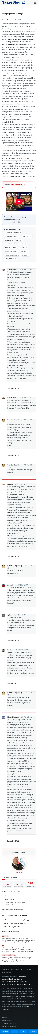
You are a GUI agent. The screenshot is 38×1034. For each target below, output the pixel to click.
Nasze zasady (7, 1020)
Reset (33, 1031)
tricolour (26, 255)
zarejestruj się (18, 217)
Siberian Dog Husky (14, 420)
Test (6, 896)
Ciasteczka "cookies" (9, 1023)
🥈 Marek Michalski (12, 236)
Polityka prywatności (9, 1026)
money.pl (10, 774)
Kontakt (4, 1017)
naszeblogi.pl (21, 981)
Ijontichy (22, 244)
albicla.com (28, 984)
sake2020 (9, 240)
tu (17, 994)
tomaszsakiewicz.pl (18, 185)
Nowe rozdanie (9, 899)
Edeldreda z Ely (11, 247)
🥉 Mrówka (26, 236)
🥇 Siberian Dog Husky (13, 232)
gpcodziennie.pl (7, 984)
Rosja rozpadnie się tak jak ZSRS (15, 923)
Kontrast (5, 1031)
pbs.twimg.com (12, 573)
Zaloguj (6, 217)
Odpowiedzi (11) (13, 841)
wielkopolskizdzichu (12, 255)
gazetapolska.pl (7, 979)
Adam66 (24, 251)
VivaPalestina (10, 244)
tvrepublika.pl (18, 984)
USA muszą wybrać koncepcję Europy (16, 920)
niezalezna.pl (22, 976)
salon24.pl (25, 408)
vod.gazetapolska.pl (9, 981)
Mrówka (10, 484)
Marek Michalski (13, 717)
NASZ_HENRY (10, 259)
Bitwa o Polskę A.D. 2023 (12, 927)
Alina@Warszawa (11, 251)
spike (19, 240)
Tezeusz (23, 247)
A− (23, 1031)
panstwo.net (18, 979)
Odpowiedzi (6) (12, 556)
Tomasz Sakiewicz (8, 20)
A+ (14, 1031)
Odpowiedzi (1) (12, 388)
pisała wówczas (27, 507)
